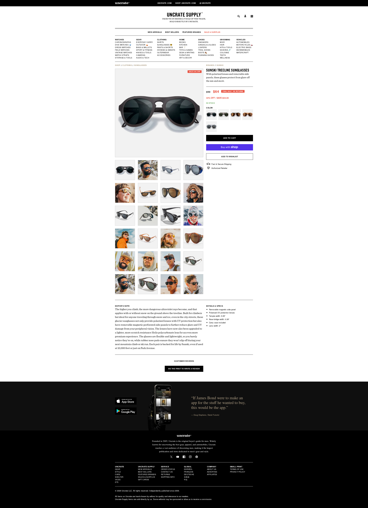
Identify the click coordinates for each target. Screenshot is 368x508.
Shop (117, 65)
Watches (119, 39)
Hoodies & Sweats (166, 50)
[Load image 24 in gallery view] (193, 261)
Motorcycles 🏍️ (244, 44)
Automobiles (243, 42)
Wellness (225, 57)
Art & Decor (185, 57)
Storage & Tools (124, 57)
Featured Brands (191, 32)
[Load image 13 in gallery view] (171, 216)
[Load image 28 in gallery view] (193, 284)
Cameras (141, 55)
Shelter (119, 477)
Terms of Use (237, 469)
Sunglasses (140, 65)
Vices (118, 479)
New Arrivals (155, 32)
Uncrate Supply (184, 14)
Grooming (225, 39)
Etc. (117, 482)
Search (237, 3)
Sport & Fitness (144, 50)
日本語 (186, 477)
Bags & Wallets (144, 47)
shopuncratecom (185, 3)
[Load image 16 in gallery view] (125, 239)
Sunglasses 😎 (164, 44)
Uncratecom (164, 3)
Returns (165, 474)
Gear (138, 39)
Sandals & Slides (207, 44)
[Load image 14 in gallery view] (193, 216)
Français (188, 471)
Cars (117, 474)
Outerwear (163, 52)
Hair (222, 44)
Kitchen (183, 44)
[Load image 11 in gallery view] (125, 216)
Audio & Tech (143, 57)
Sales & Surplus (146, 477)
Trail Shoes (204, 50)
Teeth (223, 55)
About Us (211, 469)
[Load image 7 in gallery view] (125, 193)
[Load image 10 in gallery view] (193, 193)
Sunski (220, 65)
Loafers (202, 47)
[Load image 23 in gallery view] (171, 261)
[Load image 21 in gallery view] (148, 261)
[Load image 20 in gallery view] (125, 261)
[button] (252, 3)
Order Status (168, 469)
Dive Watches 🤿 (123, 44)
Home (182, 39)
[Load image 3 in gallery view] (148, 170)
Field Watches (122, 50)
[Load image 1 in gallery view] (125, 170)
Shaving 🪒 (225, 50)
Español (188, 469)
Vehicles (241, 39)
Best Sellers (172, 32)
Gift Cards (143, 479)
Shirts (160, 42)
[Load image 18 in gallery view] (171, 239)
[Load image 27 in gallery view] (171, 284)
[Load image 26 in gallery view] (148, 284)
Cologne (224, 52)
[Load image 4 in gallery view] (171, 170)
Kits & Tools (226, 47)
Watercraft (242, 52)
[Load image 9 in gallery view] (171, 193)
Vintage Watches (124, 52)
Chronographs (123, 42)
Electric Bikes (244, 47)
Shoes (201, 39)
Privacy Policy (237, 471)
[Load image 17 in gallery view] (148, 239)
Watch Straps (122, 55)
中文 (186, 479)
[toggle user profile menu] (245, 3)
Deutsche (189, 474)
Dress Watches (123, 47)
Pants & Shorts (165, 47)
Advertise (212, 471)
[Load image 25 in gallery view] (125, 284)
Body (222, 42)
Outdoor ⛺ (142, 44)
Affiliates (212, 474)
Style (118, 471)
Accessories (164, 55)
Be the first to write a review (184, 368)
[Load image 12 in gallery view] (148, 216)
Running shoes (206, 55)
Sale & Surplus (212, 32)
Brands (210, 65)
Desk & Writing (187, 52)
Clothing (162, 39)
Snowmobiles (243, 50)
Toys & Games (186, 50)
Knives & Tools (144, 52)
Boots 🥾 (202, 52)
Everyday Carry (144, 42)
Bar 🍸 (182, 47)
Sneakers (203, 42)
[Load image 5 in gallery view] (193, 170)
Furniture (184, 55)
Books (182, 42)
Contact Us (167, 471)
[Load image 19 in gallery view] (193, 239)
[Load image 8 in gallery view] (148, 193)
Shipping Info (168, 477)
